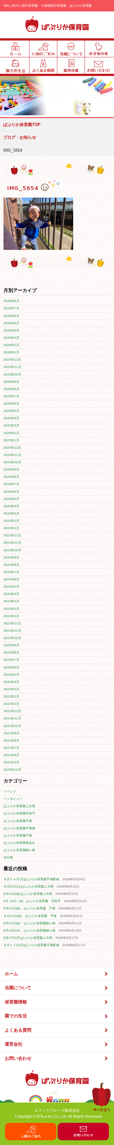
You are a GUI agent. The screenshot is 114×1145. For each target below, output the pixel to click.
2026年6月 (11, 316)
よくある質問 (18, 1030)
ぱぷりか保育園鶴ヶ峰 (19, 850)
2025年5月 (11, 411)
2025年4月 (11, 418)
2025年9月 (11, 381)
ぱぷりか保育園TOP (22, 124)
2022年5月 (11, 674)
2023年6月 (11, 579)
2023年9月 (11, 557)
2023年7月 (11, 572)
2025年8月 (11, 389)
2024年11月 (12, 455)
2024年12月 (12, 447)
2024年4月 (11, 506)
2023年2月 (11, 608)
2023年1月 (11, 616)
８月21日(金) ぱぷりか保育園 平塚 (30, 916)
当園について (18, 987)
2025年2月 (11, 433)
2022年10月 (12, 638)
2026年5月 (11, 323)
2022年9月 (11, 645)
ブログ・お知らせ (19, 137)
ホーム (11, 973)
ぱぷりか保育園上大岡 (19, 806)
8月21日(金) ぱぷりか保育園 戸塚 (29, 908)
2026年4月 (11, 330)
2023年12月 (12, 535)
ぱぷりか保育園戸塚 (17, 835)
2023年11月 (12, 542)
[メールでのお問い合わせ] (83, 1138)
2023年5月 (11, 586)
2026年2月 (11, 345)
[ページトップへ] (101, 1110)
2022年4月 (11, 682)
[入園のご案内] (30, 1138)
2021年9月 (11, 733)
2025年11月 (12, 367)
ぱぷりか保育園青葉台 (19, 843)
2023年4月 (11, 594)
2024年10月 (12, 462)
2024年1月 (11, 528)
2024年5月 (11, 499)
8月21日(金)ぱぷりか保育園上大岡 (27, 893)
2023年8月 (11, 564)
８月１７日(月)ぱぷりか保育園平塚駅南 (31, 945)
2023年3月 (11, 601)
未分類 (8, 857)
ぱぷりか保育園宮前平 (19, 813)
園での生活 (16, 1016)
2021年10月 (12, 726)
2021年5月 (11, 762)
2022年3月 (11, 689)
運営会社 (13, 1044)
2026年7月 (11, 308)
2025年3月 (11, 425)
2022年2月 (11, 696)
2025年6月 (11, 403)
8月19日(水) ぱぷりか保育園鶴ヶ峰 (29, 930)
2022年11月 (12, 630)
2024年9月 (11, 469)
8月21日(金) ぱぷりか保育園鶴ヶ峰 (29, 923)
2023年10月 (12, 550)
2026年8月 (11, 301)
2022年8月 (11, 652)
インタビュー (12, 798)
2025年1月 (11, 440)
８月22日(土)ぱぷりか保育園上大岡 (28, 886)
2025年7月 (11, 396)
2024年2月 (11, 520)
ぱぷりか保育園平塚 (17, 821)
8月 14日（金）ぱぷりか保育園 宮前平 (32, 901)
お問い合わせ (18, 1058)
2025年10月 (12, 374)
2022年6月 (11, 667)
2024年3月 (11, 513)
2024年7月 (11, 484)
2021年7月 (11, 748)
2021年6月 (11, 755)
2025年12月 (12, 359)
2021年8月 (11, 740)
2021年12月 (12, 711)
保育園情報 (16, 1002)
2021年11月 (12, 718)
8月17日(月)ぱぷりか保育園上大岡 (27, 937)
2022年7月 (11, 659)
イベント (9, 791)
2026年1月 (11, 352)
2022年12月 (12, 623)
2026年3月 (11, 337)
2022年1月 (11, 703)
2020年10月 (12, 769)
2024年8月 (11, 476)
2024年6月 (11, 491)
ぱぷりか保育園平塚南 (19, 828)
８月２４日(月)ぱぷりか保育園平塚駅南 (31, 879)
